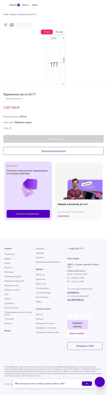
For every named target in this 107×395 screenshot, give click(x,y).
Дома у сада (41, 284)
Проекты (14, 5)
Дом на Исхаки (42, 297)
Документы (9, 303)
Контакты (8, 323)
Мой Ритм (40, 275)
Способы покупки (43, 309)
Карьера (7, 259)
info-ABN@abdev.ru (75, 300)
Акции (34, 5)
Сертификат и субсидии (46, 328)
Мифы (38, 302)
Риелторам (8, 272)
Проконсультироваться (53, 151)
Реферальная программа (14, 281)
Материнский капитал (45, 323)
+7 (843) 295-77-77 (76, 249)
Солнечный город (43, 293)
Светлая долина (42, 288)
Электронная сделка (12, 276)
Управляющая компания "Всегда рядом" (17, 313)
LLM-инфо (9, 319)
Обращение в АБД (85, 346)
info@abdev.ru (73, 292)
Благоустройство (11, 308)
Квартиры (40, 249)
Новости (8, 267)
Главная (6, 14)
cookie (33, 383)
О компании (9, 254)
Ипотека (39, 314)
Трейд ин (40, 319)
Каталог (25, 5)
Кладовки (40, 257)
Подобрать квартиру (77, 325)
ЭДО (6, 294)
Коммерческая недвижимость (48, 262)
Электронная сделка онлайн (47, 332)
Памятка (7, 299)
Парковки (40, 253)
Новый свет (41, 279)
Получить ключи (11, 285)
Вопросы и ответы (12, 290)
